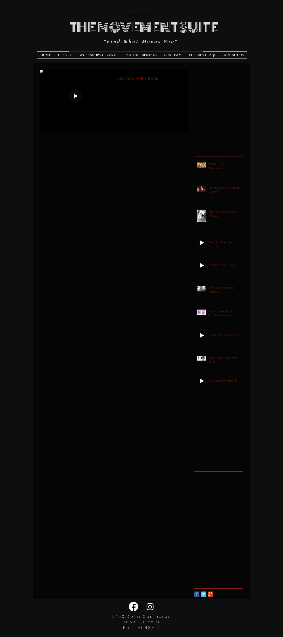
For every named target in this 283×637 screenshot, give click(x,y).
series (223, 538)
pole (219, 524)
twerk (198, 559)
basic (229, 475)
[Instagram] (150, 606)
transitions (202, 552)
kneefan (214, 510)
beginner (201, 482)
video (209, 559)
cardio (199, 489)
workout (200, 565)
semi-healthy (204, 538)
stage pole (203, 545)
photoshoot (203, 524)
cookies (236, 489)
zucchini (200, 573)
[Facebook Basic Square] (196, 594)
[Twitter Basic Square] (203, 594)
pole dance (203, 531)
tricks (218, 552)
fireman (237, 496)
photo (199, 517)
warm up (224, 559)
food (224, 503)
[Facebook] (133, 606)
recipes (230, 531)
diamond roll (218, 496)
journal (199, 510)
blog (215, 482)
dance (199, 496)
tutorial (229, 552)
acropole (201, 475)
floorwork (201, 503)
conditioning (217, 489)
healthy (236, 503)
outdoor (229, 510)
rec (218, 531)
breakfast (229, 482)
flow (214, 503)
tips (231, 545)
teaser (220, 545)
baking (217, 475)
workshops (217, 565)
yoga (233, 565)
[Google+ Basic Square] (210, 594)
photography (217, 517)
